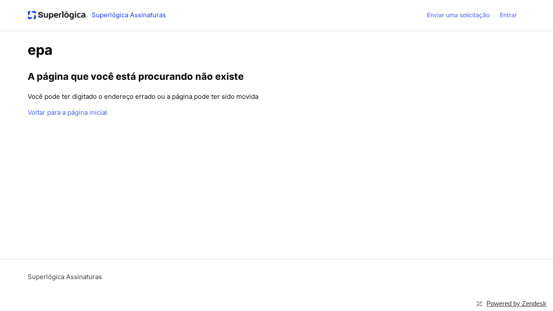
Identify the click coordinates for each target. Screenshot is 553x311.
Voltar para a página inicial (67, 112)
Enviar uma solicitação (458, 15)
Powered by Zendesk (516, 303)
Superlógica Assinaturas (65, 277)
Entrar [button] (508, 15)
